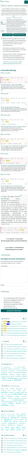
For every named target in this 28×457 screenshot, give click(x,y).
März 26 (23, 414)
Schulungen (17, 369)
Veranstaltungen (22, 378)
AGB (20, 17)
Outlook (17, 396)
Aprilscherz (19, 388)
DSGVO (7, 102)
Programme (12, 370)
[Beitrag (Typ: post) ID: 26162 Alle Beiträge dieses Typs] (2, 98)
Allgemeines (4, 372)
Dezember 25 (21, 416)
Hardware (3, 124)
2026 (2, 427)
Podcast (3, 398)
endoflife (10, 143)
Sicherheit (17, 376)
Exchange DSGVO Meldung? (11, 107)
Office (20, 143)
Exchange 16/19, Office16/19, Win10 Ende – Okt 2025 (14, 146)
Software (24, 376)
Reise (8, 376)
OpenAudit (10, 396)
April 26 (17, 414)
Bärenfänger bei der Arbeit (15, 248)
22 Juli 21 (7, 119)
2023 (18, 427)
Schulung (23, 398)
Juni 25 (21, 419)
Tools (4, 378)
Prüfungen (3, 376)
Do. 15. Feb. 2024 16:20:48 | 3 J (11, 228)
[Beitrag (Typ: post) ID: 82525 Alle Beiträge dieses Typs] (2, 77)
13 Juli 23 (7, 77)
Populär (6, 341)
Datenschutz (9, 17)
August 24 (20, 425)
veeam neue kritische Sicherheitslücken (14, 165)
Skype (15, 401)
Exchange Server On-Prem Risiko (12, 186)
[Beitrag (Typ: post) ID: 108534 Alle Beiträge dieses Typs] (2, 179)
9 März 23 (7, 158)
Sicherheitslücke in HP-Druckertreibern (14, 126)
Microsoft (4, 82)
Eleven (24, 390)
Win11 (24, 403)
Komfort (2, 30)
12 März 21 (7, 98)
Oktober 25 (15, 418)
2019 (12, 429)
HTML (8, 324)
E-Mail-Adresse (5, 291)
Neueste (6, 319)
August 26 (3, 414)
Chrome (3, 390)
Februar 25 (22, 421)
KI (2, 394)
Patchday (24, 396)
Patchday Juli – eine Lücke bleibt (12, 84)
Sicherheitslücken (12, 124)
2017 (23, 430)
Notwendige (3, 24)
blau (25, 388)
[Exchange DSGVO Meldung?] (4, 93)
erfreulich (11, 392)
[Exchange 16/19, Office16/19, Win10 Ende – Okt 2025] (5, 134)
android (12, 388)
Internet (4, 374)
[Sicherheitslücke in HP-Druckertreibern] (5, 115)
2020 (7, 430)
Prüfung (10, 398)
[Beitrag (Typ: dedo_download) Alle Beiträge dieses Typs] (26, 319)
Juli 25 (16, 419)
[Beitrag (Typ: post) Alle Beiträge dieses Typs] (23, 319)
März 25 (15, 421)
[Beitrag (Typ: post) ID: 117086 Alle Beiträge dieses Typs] (2, 139)
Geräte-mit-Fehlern (20, 367)
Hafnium (18, 102)
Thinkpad (25, 401)
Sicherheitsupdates (7, 401)
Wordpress (12, 405)
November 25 (5, 417)
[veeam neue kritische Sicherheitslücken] (4, 154)
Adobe (6, 388)
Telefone (24, 369)
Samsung (17, 398)
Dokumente (4, 370)
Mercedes (10, 394)
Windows (18, 380)
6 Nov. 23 (7, 179)
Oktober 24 (3, 425)
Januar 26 (12, 416)
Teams (20, 401)
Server (10, 5)
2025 (7, 427)
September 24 (11, 425)
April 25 (7, 421)
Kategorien (7, 364)
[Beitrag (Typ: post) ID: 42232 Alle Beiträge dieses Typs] (2, 119)
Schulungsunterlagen (22, 370)
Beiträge (4, 5)
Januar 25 (4, 423)
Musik (24, 394)
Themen (6, 386)
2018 (18, 429)
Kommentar (5, 266)
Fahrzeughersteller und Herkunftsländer (14, 240)
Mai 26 (12, 414)
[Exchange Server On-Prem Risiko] (5, 174)
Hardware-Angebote (7, 369)
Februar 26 (3, 416)
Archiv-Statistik (8, 411)
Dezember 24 (12, 423)
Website (4, 403)
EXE (8, 321)
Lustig (5, 394)
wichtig (9, 82)
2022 (24, 428)
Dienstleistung (6, 367)
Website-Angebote (7, 380)
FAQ (22, 392)
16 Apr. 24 (7, 139)
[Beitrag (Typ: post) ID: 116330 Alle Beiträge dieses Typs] (1, 228)
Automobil (17, 372)
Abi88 (2, 388)
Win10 (18, 403)
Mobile (18, 374)
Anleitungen (11, 372)
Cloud (8, 390)
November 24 (22, 423)
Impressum (15, 17)
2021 (2, 430)
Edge (19, 390)
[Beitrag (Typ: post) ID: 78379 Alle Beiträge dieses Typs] (2, 158)
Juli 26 (8, 414)
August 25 (8, 419)
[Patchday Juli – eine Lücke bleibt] (5, 73)
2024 (12, 428)
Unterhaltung (12, 378)
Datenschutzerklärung (10, 308)
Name (2, 285)
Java (26, 392)
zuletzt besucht (8, 435)
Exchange (13, 102)
